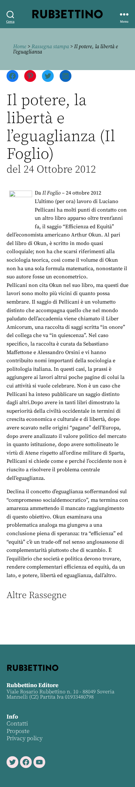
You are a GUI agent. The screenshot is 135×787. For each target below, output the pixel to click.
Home (19, 46)
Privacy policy (25, 738)
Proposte (18, 731)
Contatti (17, 723)
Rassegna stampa (50, 46)
